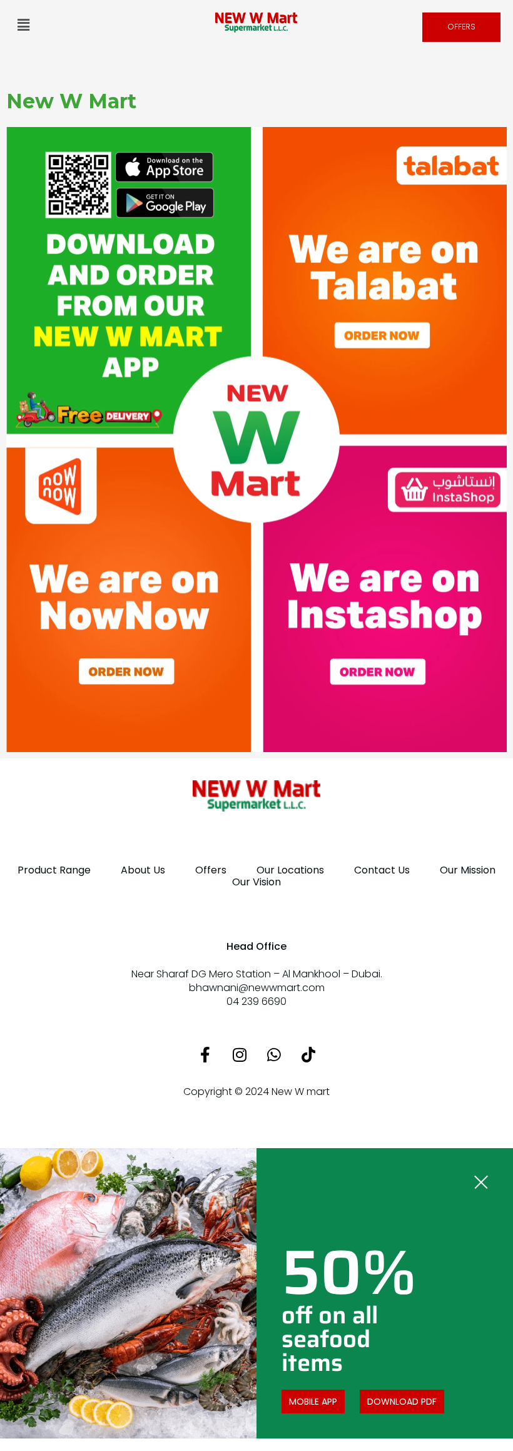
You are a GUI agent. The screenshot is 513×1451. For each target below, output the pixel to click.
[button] (23, 24)
